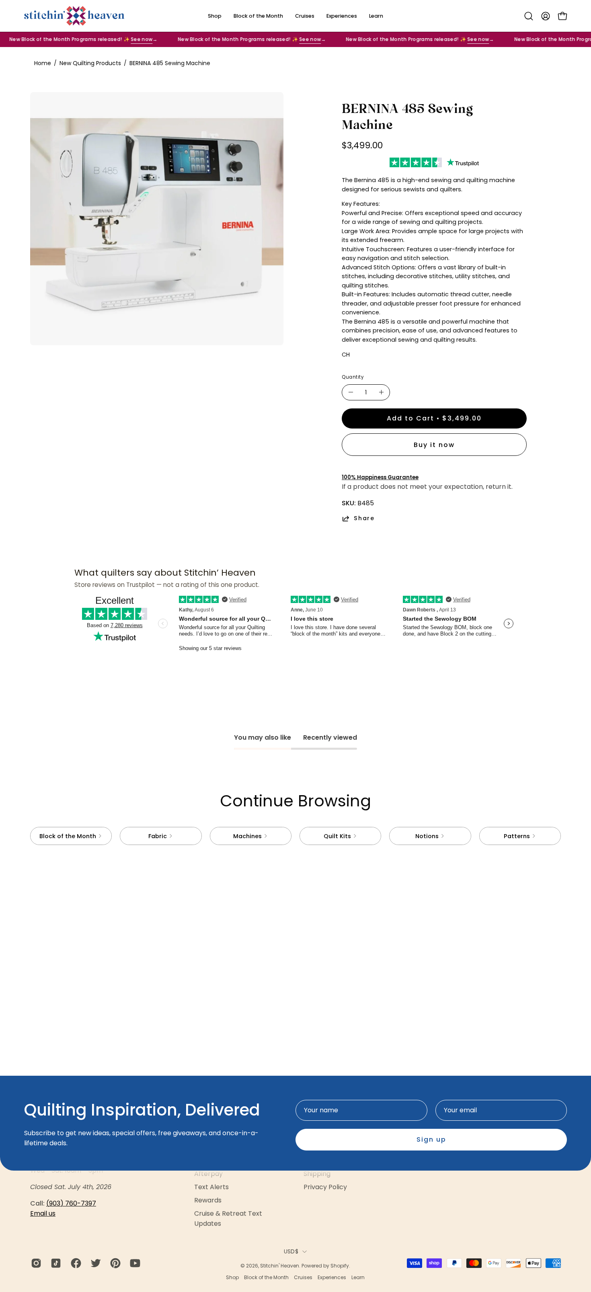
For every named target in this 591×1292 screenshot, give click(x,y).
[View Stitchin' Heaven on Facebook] (74, 1263)
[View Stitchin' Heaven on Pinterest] (114, 1263)
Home (42, 63)
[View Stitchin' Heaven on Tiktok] (54, 1263)
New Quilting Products (90, 63)
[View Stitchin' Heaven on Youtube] (133, 1263)
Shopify (339, 1265)
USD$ (291, 1251)
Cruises (303, 1277)
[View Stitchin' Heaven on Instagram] (34, 1263)
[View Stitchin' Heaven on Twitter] (94, 1263)
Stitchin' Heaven (279, 1265)
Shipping (317, 1173)
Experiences (332, 1277)
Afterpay (208, 1173)
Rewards (208, 1200)
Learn (358, 1277)
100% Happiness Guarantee (380, 477)
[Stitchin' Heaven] (74, 16)
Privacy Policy (325, 1187)
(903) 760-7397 (71, 1203)
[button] (528, 16)
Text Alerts (211, 1187)
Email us (42, 1213)
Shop (232, 1277)
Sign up (431, 1139)
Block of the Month (266, 1277)
